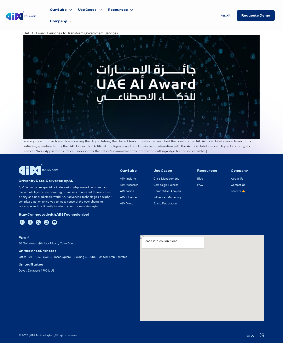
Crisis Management (166, 178)
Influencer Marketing (167, 197)
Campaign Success (166, 185)
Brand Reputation (165, 203)
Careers (236, 191)
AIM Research (129, 185)
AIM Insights (128, 178)
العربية (225, 15)
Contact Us (238, 185)
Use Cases (87, 10)
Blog (200, 178)
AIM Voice (126, 203)
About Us (237, 178)
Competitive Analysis (167, 191)
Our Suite (58, 10)
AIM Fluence (128, 197)
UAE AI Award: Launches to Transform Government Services (70, 33)
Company (58, 21)
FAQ (200, 185)
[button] (61, 10)
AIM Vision (127, 191)
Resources (118, 10)
